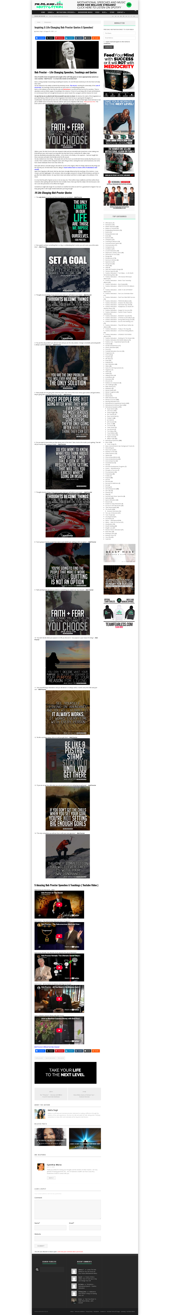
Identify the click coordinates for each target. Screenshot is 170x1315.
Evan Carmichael (112, 416)
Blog (104, 12)
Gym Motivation (110, 364)
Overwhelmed (109, 463)
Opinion (107, 455)
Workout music (109, 535)
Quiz (106, 479)
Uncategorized (109, 517)
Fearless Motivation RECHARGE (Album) (116, 340)
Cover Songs (110, 444)
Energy (107, 256)
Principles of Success (111, 470)
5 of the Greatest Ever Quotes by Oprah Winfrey (50, 1140)
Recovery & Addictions (111, 483)
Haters (107, 371)
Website (38, 1234)
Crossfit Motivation (110, 251)
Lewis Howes (111, 427)
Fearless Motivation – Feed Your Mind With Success (120, 297)
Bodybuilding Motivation (112, 230)
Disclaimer (96, 1311)
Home (43, 12)
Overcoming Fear (110, 461)
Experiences (108, 262)
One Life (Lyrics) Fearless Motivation (58, 16)
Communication (109, 245)
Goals (107, 360)
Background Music (85, 12)
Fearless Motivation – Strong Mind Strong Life (118, 319)
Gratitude (108, 362)
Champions (108, 239)
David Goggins (111, 412)
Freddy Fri (110, 418)
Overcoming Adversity (111, 459)
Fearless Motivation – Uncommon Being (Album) (119, 331)
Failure (107, 265)
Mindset (107, 396)
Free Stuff (108, 355)
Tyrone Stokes (111, 435)
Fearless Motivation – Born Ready (115, 284)
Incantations (108, 377)
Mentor (107, 394)
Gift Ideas (108, 358)
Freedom (108, 357)
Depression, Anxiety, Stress (113, 252)
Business (107, 238)
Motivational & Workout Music (114, 405)
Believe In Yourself (110, 228)
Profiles (107, 476)
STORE (112, 12)
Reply (51, 1178)
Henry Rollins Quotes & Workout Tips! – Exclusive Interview (84, 1096)
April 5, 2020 (51, 1167)
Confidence (108, 249)
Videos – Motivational (111, 520)
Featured (107, 344)
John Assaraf (110, 422)
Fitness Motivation (110, 347)
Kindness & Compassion (112, 383)
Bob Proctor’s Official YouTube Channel (47, 1047)
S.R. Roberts (80, 1146)
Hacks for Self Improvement (113, 368)
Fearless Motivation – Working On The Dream (118, 338)
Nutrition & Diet (109, 451)
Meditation (108, 388)
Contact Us (103, 1311)
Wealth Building (109, 526)
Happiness (108, 370)
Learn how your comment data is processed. (70, 1251)
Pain (106, 464)
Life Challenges (109, 384)
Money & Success (110, 399)
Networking (108, 448)
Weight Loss (108, 528)
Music (107, 442)
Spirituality (108, 498)
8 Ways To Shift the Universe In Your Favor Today (85, 1144)
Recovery (108, 481)
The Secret (73, 85)
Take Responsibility (110, 507)
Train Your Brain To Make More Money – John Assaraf (87, 1301)
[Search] (135, 10)
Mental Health (109, 390)
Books (107, 232)
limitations (66, 89)
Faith (106, 267)
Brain (106, 236)
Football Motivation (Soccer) (113, 351)
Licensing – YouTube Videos (128, 1311)
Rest (106, 485)
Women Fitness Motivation (113, 530)
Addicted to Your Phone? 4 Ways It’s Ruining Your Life (87, 1293)
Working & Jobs (109, 533)
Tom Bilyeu (110, 431)
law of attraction (50, 1058)
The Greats (108, 509)
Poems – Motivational (111, 468)
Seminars (108, 492)
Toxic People (109, 515)
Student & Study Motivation (113, 504)
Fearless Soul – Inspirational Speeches (116, 342)
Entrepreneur (109, 258)
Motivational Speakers (111, 407)
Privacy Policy (89, 1311)
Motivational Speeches (65, 12)
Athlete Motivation (110, 226)
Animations (108, 225)
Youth (107, 539)
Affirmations (108, 223)
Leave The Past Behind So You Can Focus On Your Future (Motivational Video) (87, 1271)
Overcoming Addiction (111, 457)
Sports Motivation (110, 500)
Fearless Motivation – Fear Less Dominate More (119, 293)
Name (37, 1223)
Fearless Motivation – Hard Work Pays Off (117, 304)
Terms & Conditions (80, 1311)
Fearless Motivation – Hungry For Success (117, 310)
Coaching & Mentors (111, 241)
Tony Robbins (111, 433)
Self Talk (107, 491)
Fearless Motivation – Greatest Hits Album (117, 303)
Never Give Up (109, 450)
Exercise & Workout (111, 260)
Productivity (108, 474)
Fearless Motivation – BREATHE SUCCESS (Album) (119, 286)
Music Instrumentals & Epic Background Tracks (118, 446)
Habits (107, 366)
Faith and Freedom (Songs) (113, 269)
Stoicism (107, 502)
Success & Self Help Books (113, 505)
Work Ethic (108, 531)
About (71, 1311)
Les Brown (110, 425)
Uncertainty (108, 518)
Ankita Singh (39, 31)
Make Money (109, 386)
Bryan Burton (111, 409)
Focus (107, 349)
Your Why (108, 537)
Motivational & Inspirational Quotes (115, 403)
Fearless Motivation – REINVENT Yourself (117, 316)
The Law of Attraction (111, 513)
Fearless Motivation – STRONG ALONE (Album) (119, 318)
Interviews (108, 379)
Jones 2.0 (109, 424)
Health (107, 373)
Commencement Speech (112, 243)
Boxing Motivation (110, 234)
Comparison (108, 247)
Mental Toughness (110, 392)
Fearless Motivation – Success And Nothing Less (119, 321)
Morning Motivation (111, 401)
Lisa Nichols (110, 429)
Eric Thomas (110, 414)
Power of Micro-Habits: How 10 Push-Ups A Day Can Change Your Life (87, 1279)
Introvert (107, 381)
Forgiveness (108, 353)
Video (97, 12)
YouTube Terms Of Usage (113, 1311)
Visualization (108, 524)
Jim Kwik (109, 420)
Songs (50, 12)
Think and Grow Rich (89, 101)
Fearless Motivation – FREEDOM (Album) (117, 301)
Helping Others (109, 375)
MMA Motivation (110, 398)
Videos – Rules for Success (113, 522)
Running (107, 487)
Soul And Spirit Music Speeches (114, 496)
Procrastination (109, 472)
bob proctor (39, 1058)
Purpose (107, 477)
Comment (38, 1198)
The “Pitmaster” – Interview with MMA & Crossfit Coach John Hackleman (51, 1096)
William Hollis (111, 438)
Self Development (110, 489)
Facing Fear (108, 264)
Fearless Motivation (45, 1143)
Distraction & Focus (111, 254)
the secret (61, 1058)
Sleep (106, 494)
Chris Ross (110, 411)
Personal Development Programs (115, 466)
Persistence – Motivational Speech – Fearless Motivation (87, 1286)
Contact (120, 12)
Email (71, 1223)
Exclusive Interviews (112, 511)
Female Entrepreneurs (111, 345)
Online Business (109, 453)
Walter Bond (110, 437)
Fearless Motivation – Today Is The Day (116, 329)
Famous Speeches (110, 271)
